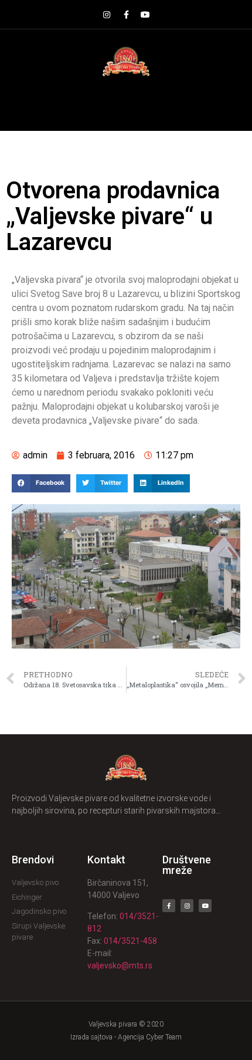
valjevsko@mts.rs (119, 965)
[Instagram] (106, 14)
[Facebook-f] (126, 14)
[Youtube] (145, 14)
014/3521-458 (130, 941)
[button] (126, 103)
